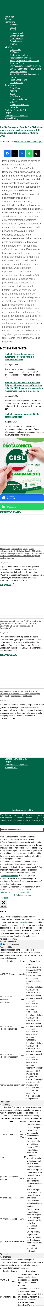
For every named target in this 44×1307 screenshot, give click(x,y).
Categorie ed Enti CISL (19, 104)
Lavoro (13, 27)
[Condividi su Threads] (36, 153)
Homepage (9, 16)
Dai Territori (15, 107)
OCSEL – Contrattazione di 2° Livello (25, 68)
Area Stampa (10, 85)
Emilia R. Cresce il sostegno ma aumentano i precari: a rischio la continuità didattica (19, 357)
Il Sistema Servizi (17, 63)
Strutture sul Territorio (19, 55)
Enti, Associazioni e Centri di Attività (25, 66)
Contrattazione (16, 38)
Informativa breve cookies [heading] (11, 829)
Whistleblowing (11, 118)
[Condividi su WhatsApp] (29, 153)
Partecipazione (16, 41)
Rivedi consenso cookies (22, 810)
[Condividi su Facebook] (7, 153)
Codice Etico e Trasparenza (16, 115)
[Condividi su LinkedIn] (22, 153)
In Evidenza (15, 96)
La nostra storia (16, 82)
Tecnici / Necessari (11, 887)
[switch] (1, 1104)
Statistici (38, 887)
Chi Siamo (14, 52)
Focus (12, 93)
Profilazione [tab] (5, 1102)
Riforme (13, 44)
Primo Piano (15, 88)
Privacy (8, 112)
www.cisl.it (24, 922)
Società (13, 30)
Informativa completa (9, 876)
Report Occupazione (18, 79)
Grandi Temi (10, 22)
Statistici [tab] (4, 1254)
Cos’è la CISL (15, 49)
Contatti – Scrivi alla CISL (16, 110)
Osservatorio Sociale (18, 71)
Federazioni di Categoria (20, 57)
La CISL (8, 46)
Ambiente (14, 24)
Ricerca (8, 19)
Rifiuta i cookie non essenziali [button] (15, 896)
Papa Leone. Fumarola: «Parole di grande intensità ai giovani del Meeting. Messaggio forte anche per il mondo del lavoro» (20, 693)
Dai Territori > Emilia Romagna (29, 141)
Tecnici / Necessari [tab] (8, 941)
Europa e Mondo (17, 33)
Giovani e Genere (17, 35)
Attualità (13, 90)
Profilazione (27, 887)
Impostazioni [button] (6, 889)
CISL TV (13, 102)
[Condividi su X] (14, 153)
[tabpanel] (22, 1024)
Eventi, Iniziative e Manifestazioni (24, 60)
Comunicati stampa (18, 99)
